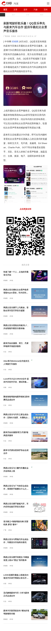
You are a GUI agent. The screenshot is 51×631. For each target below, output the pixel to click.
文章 (15, 9)
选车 (25, 9)
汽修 (36, 9)
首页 (5, 9)
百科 (46, 9)
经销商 (15, 41)
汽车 (16, 3)
